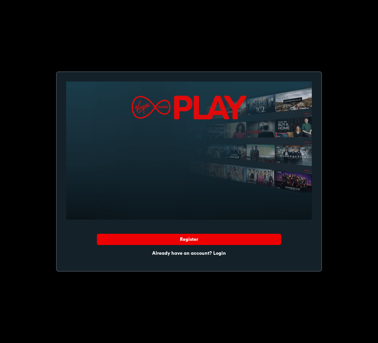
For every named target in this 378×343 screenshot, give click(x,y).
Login (219, 253)
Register (189, 239)
